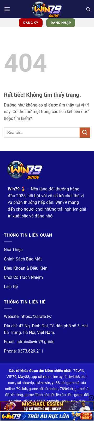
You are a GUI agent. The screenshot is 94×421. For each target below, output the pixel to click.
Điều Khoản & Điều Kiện (26, 268)
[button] (7, 9)
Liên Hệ (11, 286)
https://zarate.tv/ (36, 316)
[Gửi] (85, 132)
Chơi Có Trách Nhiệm (23, 277)
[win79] (47, 9)
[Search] (88, 9)
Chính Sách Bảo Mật (23, 259)
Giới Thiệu (13, 249)
